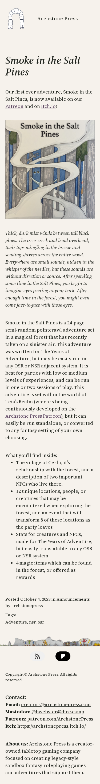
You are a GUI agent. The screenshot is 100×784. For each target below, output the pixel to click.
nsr (32, 622)
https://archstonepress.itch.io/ (51, 726)
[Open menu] (8, 43)
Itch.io (48, 106)
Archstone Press (57, 18)
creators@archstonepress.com (56, 704)
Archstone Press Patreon (33, 416)
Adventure (16, 622)
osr (41, 622)
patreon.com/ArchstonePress (60, 718)
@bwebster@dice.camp (57, 711)
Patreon (14, 106)
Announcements (73, 599)
